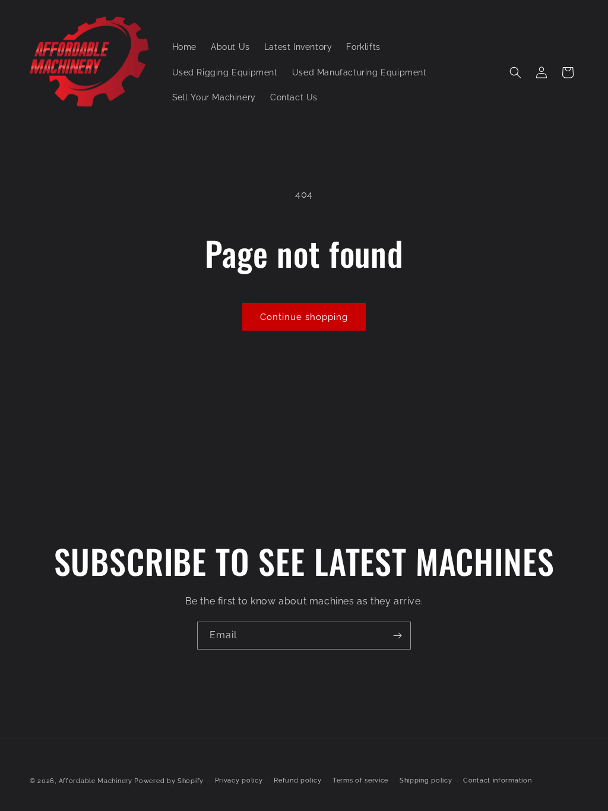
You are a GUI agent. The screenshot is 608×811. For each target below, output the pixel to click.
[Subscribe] (397, 636)
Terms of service (360, 780)
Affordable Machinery (95, 781)
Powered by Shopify (169, 781)
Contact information (497, 780)
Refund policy (297, 780)
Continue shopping (304, 317)
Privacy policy (239, 780)
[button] (515, 72)
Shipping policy (426, 780)
